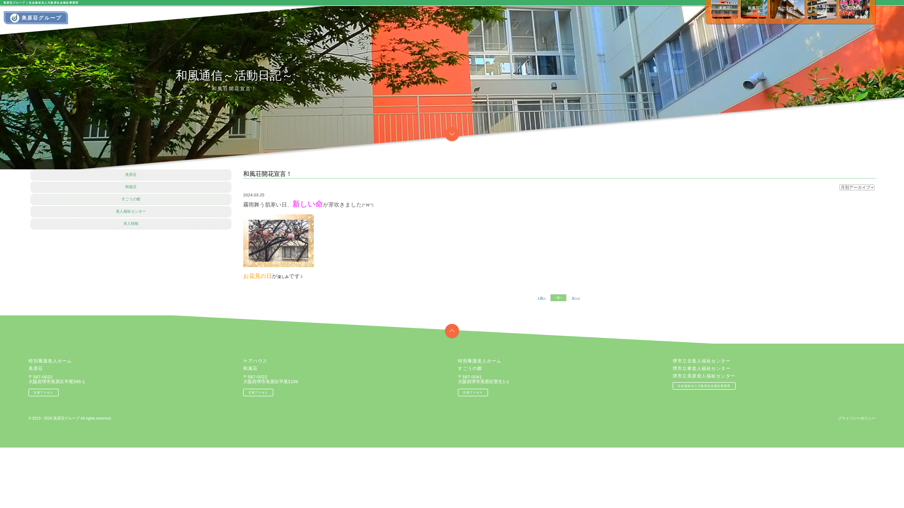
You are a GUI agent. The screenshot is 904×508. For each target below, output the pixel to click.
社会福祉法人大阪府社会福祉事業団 (704, 386)
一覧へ (558, 297)
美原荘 (131, 175)
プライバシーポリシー (857, 418)
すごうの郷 (130, 199)
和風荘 (131, 187)
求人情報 (130, 224)
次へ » (576, 298)
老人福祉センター (131, 211)
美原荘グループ (42, 17)
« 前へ (542, 298)
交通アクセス (43, 392)
